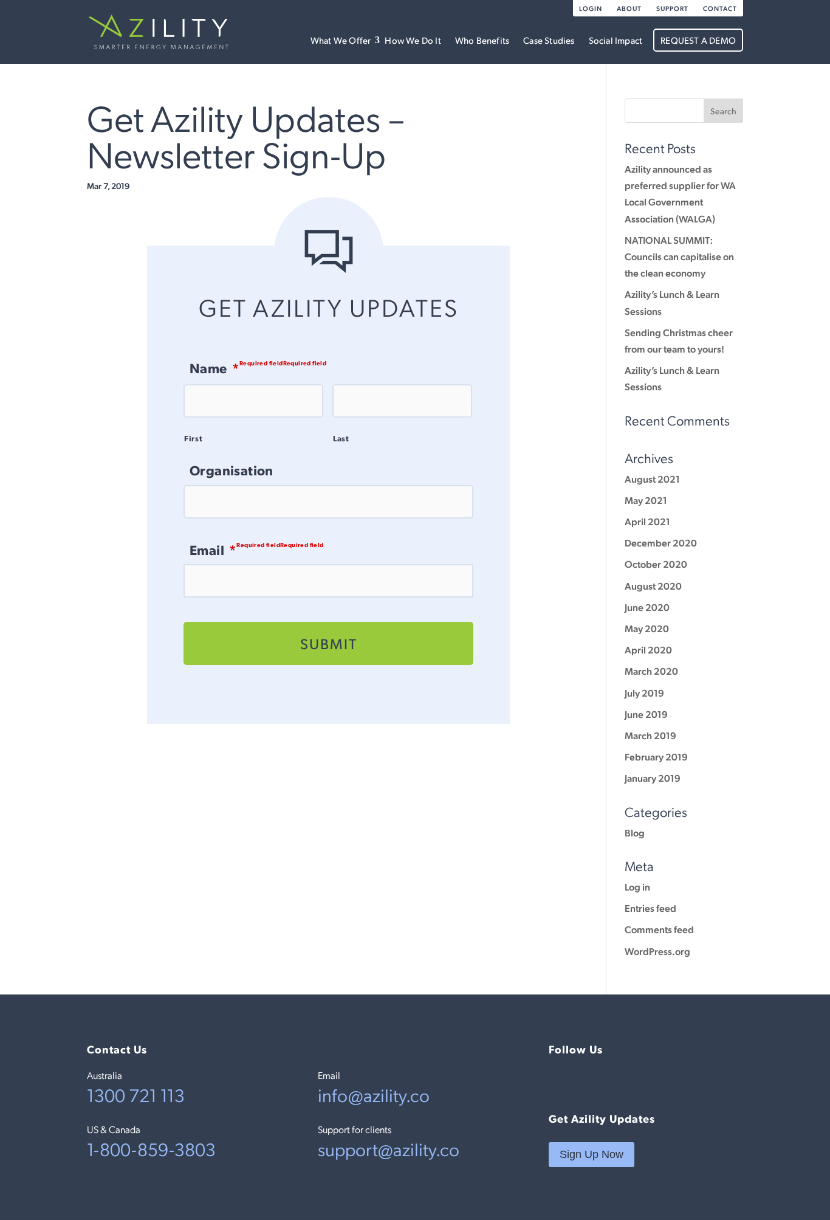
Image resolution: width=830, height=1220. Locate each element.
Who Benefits (482, 40)
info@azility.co (374, 1094)
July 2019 (644, 692)
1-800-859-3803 (151, 1148)
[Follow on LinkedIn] (558, 1080)
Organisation (231, 469)
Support (672, 8)
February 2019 (656, 756)
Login (590, 8)
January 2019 (653, 777)
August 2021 (652, 478)
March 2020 (651, 670)
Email (213, 549)
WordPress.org (657, 951)
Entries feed (650, 907)
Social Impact (616, 40)
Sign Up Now (591, 1154)
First (193, 438)
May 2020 (647, 628)
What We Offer (340, 40)
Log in (637, 886)
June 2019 (646, 714)
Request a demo (698, 40)
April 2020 (648, 649)
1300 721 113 (136, 1094)
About (629, 8)
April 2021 (647, 521)
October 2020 (656, 563)
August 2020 (653, 585)
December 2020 (661, 542)
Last (341, 438)
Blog (635, 832)
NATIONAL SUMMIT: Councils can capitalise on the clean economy (679, 256)
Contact (720, 8)
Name (214, 367)
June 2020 (647, 607)
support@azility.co (388, 1148)
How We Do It (413, 40)
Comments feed (659, 929)
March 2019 (650, 735)
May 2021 (646, 500)
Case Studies (548, 40)
